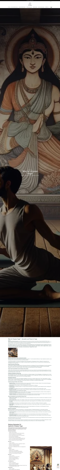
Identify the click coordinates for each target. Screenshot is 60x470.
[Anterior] (24, 0)
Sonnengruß (49, 379)
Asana (33, 374)
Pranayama (39, 374)
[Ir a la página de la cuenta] (50, 7)
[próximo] (35, 0)
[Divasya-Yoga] (30, 4)
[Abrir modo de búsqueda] (8, 7)
